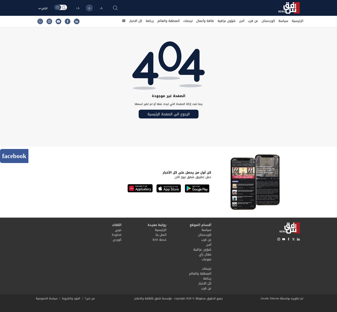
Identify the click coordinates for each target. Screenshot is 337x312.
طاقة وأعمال (205, 21)
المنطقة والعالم (168, 21)
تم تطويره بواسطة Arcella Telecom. (281, 298)
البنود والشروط (71, 298)
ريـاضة (150, 21)
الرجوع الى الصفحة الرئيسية (168, 114)
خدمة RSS (159, 240)
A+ (78, 8)
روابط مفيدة (157, 225)
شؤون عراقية (226, 21)
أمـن (241, 21)
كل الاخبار (135, 21)
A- (101, 8)
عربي (118, 230)
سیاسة (283, 21)
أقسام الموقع (200, 225)
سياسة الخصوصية (47, 298)
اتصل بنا (161, 235)
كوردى (117, 240)
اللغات (116, 225)
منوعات (206, 259)
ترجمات (188, 21)
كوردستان (268, 21)
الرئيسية (297, 21)
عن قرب (253, 21)
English (116, 235)
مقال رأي (205, 254)
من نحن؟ (90, 298)
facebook (14, 156)
